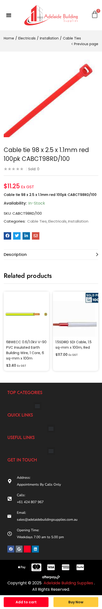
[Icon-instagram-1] (27, 549)
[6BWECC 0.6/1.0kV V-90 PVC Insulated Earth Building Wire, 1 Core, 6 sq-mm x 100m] (26, 314)
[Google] (19, 549)
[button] (37, 406)
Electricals (27, 38)
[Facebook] (10, 549)
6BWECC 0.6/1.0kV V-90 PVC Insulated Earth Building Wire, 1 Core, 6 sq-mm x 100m (26, 350)
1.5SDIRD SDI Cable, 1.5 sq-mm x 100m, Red (73, 345)
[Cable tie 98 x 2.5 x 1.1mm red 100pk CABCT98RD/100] (7, 236)
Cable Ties (72, 38)
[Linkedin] (35, 549)
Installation (49, 38)
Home (9, 38)
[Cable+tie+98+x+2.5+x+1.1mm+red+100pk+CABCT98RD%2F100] (17, 236)
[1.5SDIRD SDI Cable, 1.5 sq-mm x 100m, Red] (75, 314)
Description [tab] (15, 254)
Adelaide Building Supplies (69, 583)
